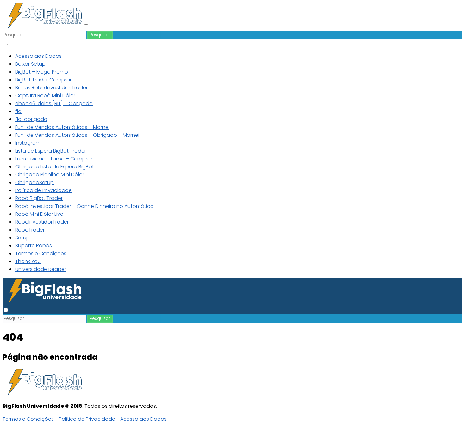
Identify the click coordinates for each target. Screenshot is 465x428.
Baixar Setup (30, 64)
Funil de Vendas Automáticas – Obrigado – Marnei (77, 135)
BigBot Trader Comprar (43, 79)
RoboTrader (30, 229)
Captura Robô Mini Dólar (45, 95)
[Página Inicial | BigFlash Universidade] (43, 26)
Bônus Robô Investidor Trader (51, 87)
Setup (22, 237)
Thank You (28, 261)
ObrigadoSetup (34, 182)
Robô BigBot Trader (39, 198)
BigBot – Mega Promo (41, 71)
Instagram (27, 143)
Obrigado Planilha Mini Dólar (49, 174)
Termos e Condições (40, 253)
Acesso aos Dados (38, 56)
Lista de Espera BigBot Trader (50, 150)
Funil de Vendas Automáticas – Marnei (62, 127)
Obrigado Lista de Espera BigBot (54, 166)
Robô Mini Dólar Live (39, 214)
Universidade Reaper (40, 269)
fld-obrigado (31, 119)
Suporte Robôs (33, 245)
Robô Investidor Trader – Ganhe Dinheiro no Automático (84, 206)
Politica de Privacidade (87, 419)
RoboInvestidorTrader (42, 222)
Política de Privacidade (43, 190)
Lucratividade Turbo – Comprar (53, 158)
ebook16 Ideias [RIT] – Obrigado (54, 103)
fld (18, 111)
